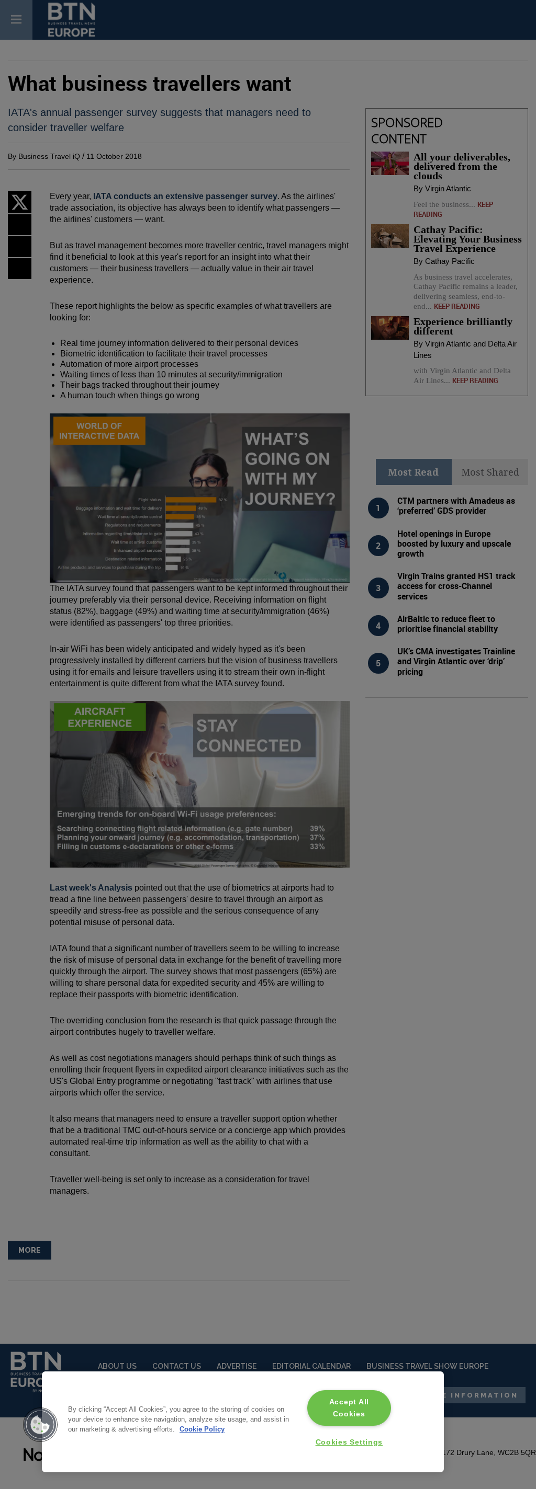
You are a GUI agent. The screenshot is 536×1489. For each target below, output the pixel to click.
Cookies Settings (349, 1442)
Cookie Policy (202, 1429)
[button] (40, 1424)
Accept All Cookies (349, 1408)
